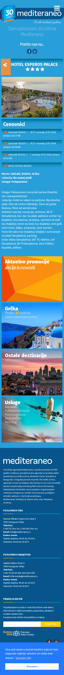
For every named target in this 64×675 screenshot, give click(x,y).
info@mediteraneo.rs (20, 532)
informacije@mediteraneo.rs (24, 576)
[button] (5, 97)
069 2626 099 (28, 573)
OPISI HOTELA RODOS (20, 166)
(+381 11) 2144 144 (11, 528)
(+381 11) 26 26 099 (12, 573)
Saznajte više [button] (23, 658)
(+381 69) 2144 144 (29, 528)
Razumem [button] (32, 666)
